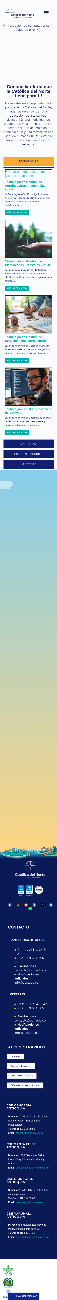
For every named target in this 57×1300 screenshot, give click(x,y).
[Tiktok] (34, 905)
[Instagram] (18, 905)
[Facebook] (10, 905)
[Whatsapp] (30, 908)
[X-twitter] (42, 905)
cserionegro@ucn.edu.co (29, 1202)
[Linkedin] (51, 905)
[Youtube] (26, 905)
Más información (17, 212)
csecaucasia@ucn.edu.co (30, 1133)
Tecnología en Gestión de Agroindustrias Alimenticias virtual (25, 185)
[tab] (28, 161)
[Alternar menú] (46, 12)
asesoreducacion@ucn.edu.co (32, 1167)
